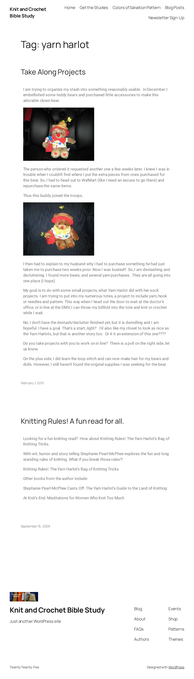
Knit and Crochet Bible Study (28, 12)
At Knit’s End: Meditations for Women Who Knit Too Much (73, 498)
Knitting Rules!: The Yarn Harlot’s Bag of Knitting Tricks (71, 469)
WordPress (176, 667)
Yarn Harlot (118, 290)
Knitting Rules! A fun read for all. (72, 421)
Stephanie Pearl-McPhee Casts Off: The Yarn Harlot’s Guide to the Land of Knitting (95, 488)
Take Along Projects (53, 72)
